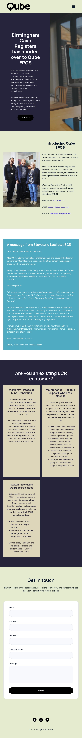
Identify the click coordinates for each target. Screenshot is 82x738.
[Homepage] (18, 7)
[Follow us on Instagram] (41, 720)
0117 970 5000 (58, 200)
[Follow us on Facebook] (35, 720)
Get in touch (25, 117)
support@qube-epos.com (58, 207)
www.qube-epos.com (60, 213)
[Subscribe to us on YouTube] (47, 720)
